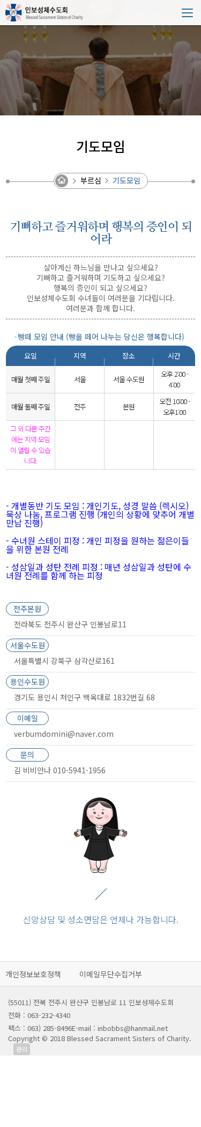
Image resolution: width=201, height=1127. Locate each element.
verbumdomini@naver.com (64, 733)
